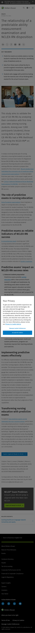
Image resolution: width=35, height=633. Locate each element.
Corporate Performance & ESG (11, 570)
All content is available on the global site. (20, 3)
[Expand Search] (24, 8)
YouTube (20, 603)
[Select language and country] (28, 8)
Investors (4, 590)
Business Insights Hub (12, 538)
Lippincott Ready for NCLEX (13, 505)
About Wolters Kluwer (8, 546)
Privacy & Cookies (18, 620)
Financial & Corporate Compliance (12, 573)
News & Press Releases (8, 550)
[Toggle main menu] (32, 8)
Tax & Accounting (6, 566)
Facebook (2, 603)
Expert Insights (6, 583)
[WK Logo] (8, 610)
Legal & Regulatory (7, 577)
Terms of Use (5, 620)
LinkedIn (14, 603)
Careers (3, 586)
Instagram (8, 603)
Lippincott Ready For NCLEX (14, 454)
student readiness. (26, 261)
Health (3, 563)
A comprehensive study (8, 241)
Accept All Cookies (17, 332)
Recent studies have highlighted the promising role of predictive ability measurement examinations (17, 171)
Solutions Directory (7, 559)
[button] (3, 44)
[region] (17, 316)
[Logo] (9, 8)
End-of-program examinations (10, 202)
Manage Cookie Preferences (17, 328)
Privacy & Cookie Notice (13, 324)
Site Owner (4, 594)
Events (3, 553)
